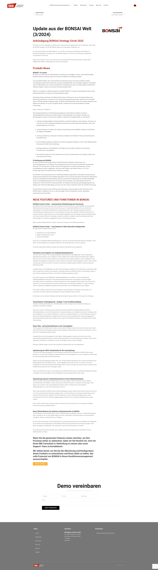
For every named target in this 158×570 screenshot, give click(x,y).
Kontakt (106, 5)
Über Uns (98, 5)
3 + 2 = (44, 500)
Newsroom (38, 541)
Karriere (91, 5)
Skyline (75, 5)
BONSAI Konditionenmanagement (59, 5)
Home (37, 533)
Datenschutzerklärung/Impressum (105, 533)
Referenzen (83, 5)
